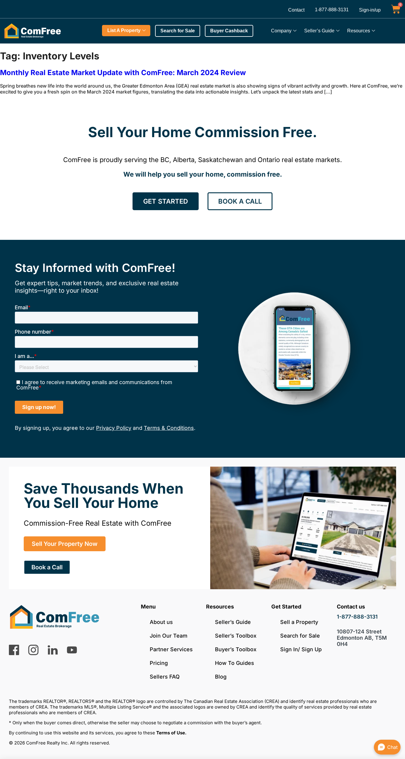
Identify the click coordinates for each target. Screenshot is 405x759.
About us (161, 622)
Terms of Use (170, 733)
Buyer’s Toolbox (235, 649)
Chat (392, 747)
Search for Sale (300, 636)
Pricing (159, 663)
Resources (358, 30)
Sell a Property (299, 622)
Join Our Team (168, 636)
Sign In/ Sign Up (301, 649)
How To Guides (234, 663)
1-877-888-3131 (332, 9)
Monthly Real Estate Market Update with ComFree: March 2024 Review (123, 72)
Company (281, 30)
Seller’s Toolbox (235, 636)
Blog (221, 677)
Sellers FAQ (165, 677)
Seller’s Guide (319, 30)
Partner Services (171, 649)
